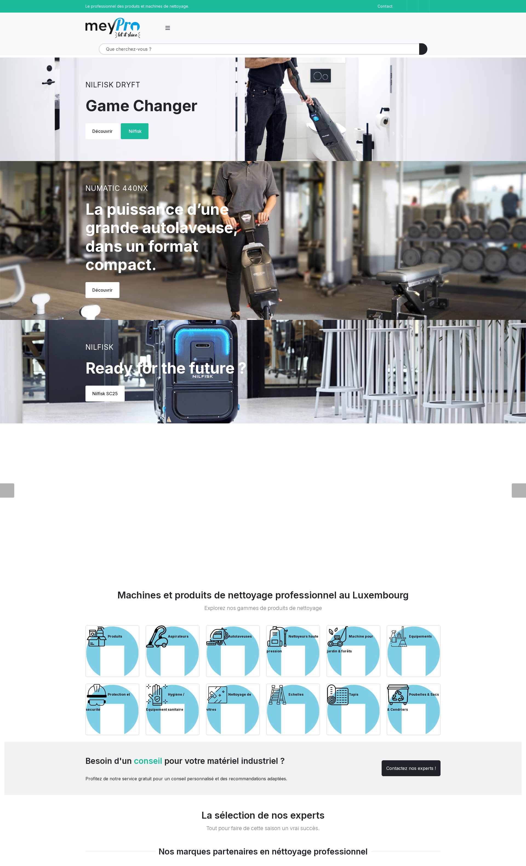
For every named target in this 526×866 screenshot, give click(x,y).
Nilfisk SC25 (105, 393)
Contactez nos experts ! (411, 768)
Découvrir (102, 131)
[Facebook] (401, 6)
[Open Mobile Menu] (167, 28)
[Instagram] (412, 6)
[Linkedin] (423, 6)
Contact (385, 6)
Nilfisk (135, 131)
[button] (157, 28)
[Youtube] (435, 6)
